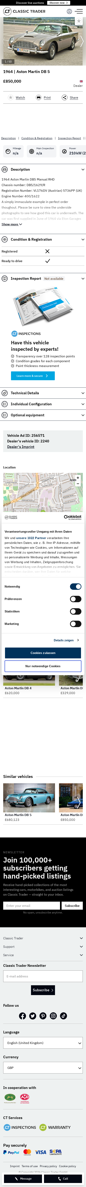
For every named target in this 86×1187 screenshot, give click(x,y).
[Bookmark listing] (79, 21)
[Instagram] (53, 1016)
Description (8, 138)
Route (73, 479)
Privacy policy (48, 1166)
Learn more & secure (30, 376)
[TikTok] (63, 1016)
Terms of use (30, 1166)
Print (47, 97)
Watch (20, 97)
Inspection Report (69, 138)
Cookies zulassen (43, 653)
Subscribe (72, 906)
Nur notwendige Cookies (42, 666)
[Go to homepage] (24, 11)
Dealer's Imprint (20, 446)
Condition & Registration (36, 138)
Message (26, 1178)
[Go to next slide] (82, 41)
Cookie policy (67, 1166)
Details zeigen (64, 640)
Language (11, 1032)
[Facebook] (22, 1016)
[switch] (75, 599)
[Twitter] (32, 1016)
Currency (10, 1057)
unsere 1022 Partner (31, 538)
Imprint (15, 1166)
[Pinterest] (43, 1016)
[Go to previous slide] (4, 41)
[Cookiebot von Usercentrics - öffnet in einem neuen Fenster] (63, 517)
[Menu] (69, 11)
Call (65, 1178)
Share (74, 97)
